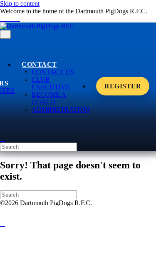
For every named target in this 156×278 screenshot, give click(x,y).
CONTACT (39, 64)
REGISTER (122, 86)
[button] (2, 223)
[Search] (2, 138)
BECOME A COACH (49, 98)
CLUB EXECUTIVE (51, 83)
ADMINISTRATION (60, 109)
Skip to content (20, 3)
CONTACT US (53, 71)
